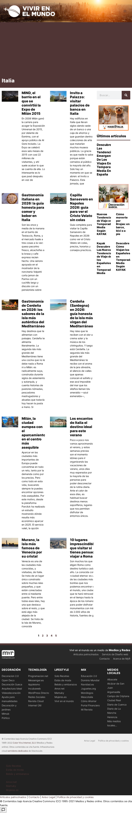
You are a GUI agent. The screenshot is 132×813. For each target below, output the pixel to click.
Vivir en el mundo (64, 701)
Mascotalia (87, 697)
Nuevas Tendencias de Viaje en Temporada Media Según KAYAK (105, 224)
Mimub (5, 713)
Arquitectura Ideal (12, 688)
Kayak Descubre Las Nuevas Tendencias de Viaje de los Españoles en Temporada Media (105, 258)
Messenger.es (36, 680)
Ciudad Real (114, 700)
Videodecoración (11, 692)
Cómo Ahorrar (88, 701)
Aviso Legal (89, 740)
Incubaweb (34, 688)
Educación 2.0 (89, 676)
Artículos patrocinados (85, 654)
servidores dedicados (18, 751)
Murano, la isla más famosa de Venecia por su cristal (32, 548)
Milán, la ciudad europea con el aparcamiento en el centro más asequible (33, 433)
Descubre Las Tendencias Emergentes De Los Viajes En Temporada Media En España (106, 159)
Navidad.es (87, 684)
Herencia (112, 717)
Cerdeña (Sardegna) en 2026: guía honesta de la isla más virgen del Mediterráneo (81, 313)
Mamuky (59, 692)
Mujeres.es (60, 697)
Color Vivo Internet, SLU (24, 742)
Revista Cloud (36, 701)
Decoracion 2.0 (10, 676)
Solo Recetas (61, 676)
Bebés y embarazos (65, 684)
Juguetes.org (88, 688)
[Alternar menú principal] (125, 11)
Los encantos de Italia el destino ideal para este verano (81, 426)
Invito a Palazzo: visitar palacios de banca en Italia (80, 103)
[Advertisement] (66, 51)
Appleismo (34, 684)
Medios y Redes (119, 650)
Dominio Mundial (90, 680)
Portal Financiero (90, 705)
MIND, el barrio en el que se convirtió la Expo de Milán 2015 (31, 103)
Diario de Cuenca (116, 704)
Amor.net (59, 688)
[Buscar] (126, 95)
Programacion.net (38, 676)
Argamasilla (113, 692)
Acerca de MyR (121, 658)
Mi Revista (86, 709)
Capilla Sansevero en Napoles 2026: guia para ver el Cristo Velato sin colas (81, 207)
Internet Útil (34, 705)
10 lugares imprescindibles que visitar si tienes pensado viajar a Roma (84, 548)
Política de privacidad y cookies (113, 740)
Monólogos (87, 692)
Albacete (112, 679)
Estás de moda (62, 680)
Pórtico (6, 717)
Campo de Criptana (118, 696)
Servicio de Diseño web (115, 654)
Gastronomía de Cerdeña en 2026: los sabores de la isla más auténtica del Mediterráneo (33, 313)
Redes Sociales (36, 697)
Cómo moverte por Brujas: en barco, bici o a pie (123, 224)
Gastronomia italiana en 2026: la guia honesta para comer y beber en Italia (33, 207)
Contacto (104, 658)
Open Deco (8, 680)
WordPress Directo (38, 692)
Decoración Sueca (12, 684)
